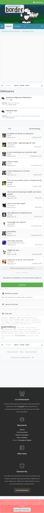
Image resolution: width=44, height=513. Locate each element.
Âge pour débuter (14, 103)
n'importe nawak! (6, 329)
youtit (9, 136)
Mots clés (8, 314)
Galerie (17, 26)
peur (21, 331)
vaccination (30, 336)
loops (4, 118)
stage (3, 336)
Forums (9, 26)
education (23, 324)
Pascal (9, 164)
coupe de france (36, 322)
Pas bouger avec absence (16, 222)
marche (27, 327)
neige (14, 329)
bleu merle (4, 320)
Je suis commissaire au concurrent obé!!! (22, 152)
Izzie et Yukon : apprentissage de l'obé (21, 143)
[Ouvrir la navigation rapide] (42, 85)
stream (7, 336)
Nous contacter (12, 352)
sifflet (39, 333)
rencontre (21, 333)
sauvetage (33, 333)
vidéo (36, 336)
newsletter (20, 329)
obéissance (36, 329)
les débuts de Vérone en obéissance (20, 133)
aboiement (4, 318)
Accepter (16, 510)
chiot (7, 322)
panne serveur (14, 331)
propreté (4, 333)
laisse (22, 327)
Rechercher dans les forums (11, 31)
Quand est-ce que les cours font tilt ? (20, 260)
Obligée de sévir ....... (14, 250)
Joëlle (9, 252)
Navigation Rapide (25, 440)
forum (29, 324)
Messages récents (28, 31)
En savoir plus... (25, 510)
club (11, 322)
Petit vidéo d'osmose (15, 241)
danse (9, 324)
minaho (9, 184)
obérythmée (5, 331)
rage (15, 333)
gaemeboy (8, 327)
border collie (19, 320)
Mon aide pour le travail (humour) (19, 213)
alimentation (33, 318)
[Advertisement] (22, 58)
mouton (33, 327)
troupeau (20, 335)
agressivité (24, 318)
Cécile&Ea (10, 262)
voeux (3, 338)
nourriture (28, 329)
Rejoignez (21, 406)
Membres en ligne (11, 293)
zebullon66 (10, 224)
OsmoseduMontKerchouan (16, 243)
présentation (33, 331)
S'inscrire (22, 285)
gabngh (9, 215)
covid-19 (4, 324)
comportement (18, 322)
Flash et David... (13, 161)
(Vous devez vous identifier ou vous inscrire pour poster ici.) (22, 278)
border (11, 320)
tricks (12, 336)
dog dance (15, 324)
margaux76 (11, 145)
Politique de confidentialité (20, 357)
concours (27, 322)
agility (18, 318)
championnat (36, 320)
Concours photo (22, 432)
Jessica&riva (11, 231)
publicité (10, 333)
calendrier (28, 320)
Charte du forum (31, 352)
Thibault (4, 105)
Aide (21, 352)
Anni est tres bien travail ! (16, 203)
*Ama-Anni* (11, 196)
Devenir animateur (22, 435)
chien (2, 322)
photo (26, 331)
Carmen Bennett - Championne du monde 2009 (24, 116)
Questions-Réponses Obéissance (18, 97)
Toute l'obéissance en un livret (18, 171)
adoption (12, 317)
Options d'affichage (22, 272)
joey (18, 327)
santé (27, 333)
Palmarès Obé (11, 111)
